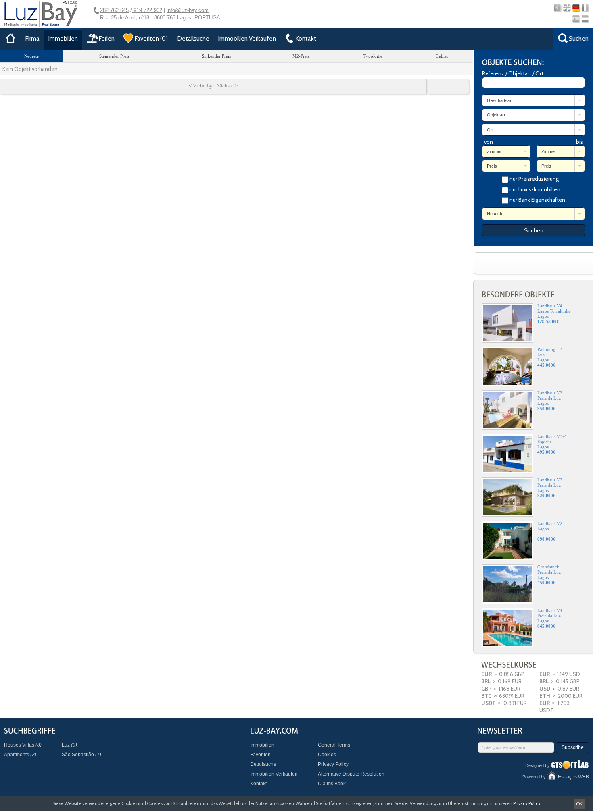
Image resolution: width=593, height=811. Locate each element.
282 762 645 (114, 10)
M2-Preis (300, 56)
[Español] (576, 19)
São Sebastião (81, 754)
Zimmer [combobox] (494, 151)
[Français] (585, 8)
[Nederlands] (585, 19)
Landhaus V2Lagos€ (549, 531)
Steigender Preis (114, 56)
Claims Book (332, 783)
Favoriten (260, 754)
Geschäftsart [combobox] (500, 100)
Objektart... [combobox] (498, 114)
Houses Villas (23, 745)
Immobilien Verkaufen (247, 38)
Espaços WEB (573, 777)
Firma (32, 38)
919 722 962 (147, 10)
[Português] (557, 8)
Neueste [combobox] (495, 213)
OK (579, 804)
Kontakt (258, 783)
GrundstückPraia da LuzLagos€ (549, 574)
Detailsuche (193, 38)
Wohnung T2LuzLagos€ (549, 357)
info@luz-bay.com (188, 10)
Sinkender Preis (216, 56)
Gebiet (441, 56)
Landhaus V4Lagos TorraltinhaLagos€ (553, 313)
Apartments (20, 754)
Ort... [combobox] (492, 129)
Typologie (372, 56)
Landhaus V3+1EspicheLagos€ (552, 444)
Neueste (31, 56)
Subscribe (573, 747)
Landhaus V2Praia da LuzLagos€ (549, 487)
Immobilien (63, 38)
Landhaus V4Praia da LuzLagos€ (549, 618)
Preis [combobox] (492, 166)
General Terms (334, 745)
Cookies (327, 754)
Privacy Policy (333, 764)
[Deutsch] (576, 8)
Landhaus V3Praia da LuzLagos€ (549, 400)
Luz (69, 745)
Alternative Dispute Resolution (351, 774)
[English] (566, 8)
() (151, 38)
